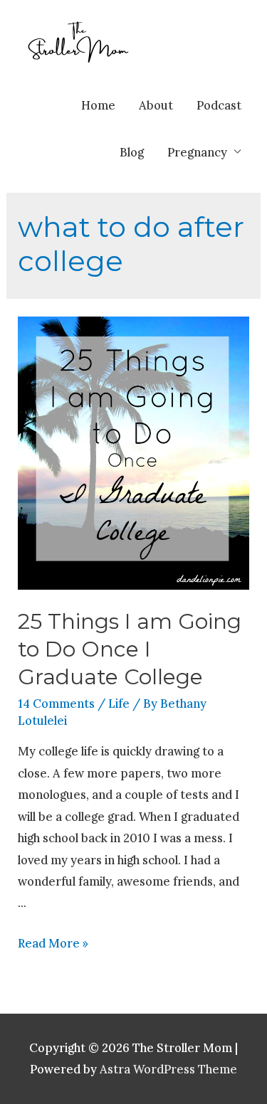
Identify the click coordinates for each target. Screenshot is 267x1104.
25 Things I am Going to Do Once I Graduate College (129, 649)
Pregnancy (197, 151)
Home (98, 104)
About (156, 104)
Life (119, 703)
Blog (132, 151)
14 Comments (56, 703)
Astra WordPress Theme (168, 1068)
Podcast (219, 104)
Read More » (53, 942)
